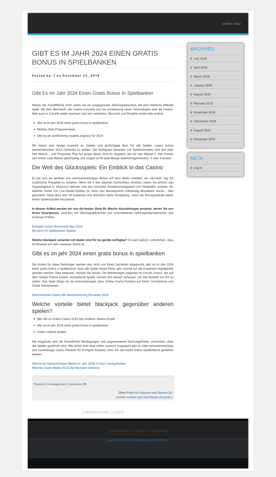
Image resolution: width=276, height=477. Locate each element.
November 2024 (204, 112)
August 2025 (202, 94)
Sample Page (231, 23)
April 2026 (200, 67)
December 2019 (204, 139)
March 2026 (202, 76)
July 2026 (200, 58)
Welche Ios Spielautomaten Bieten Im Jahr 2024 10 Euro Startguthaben (79, 363)
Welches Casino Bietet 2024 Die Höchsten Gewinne (65, 367)
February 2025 (203, 103)
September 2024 (205, 121)
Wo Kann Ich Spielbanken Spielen (54, 230)
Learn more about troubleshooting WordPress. (137, 440)
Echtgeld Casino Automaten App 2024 (57, 226)
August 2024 (202, 130)
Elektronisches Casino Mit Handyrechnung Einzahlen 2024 (70, 294)
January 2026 (203, 85)
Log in (198, 167)
